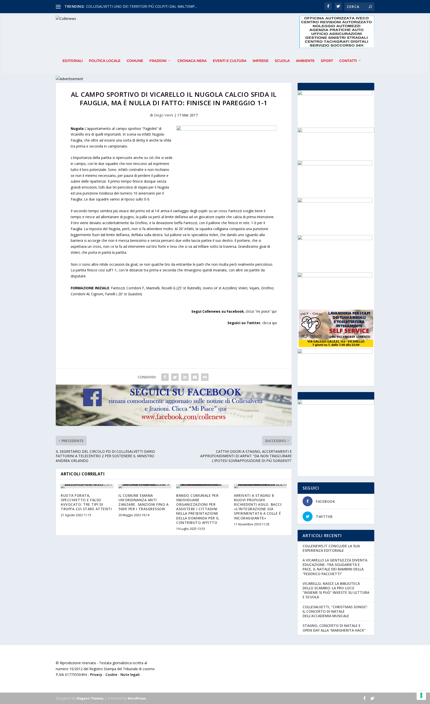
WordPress (137, 698)
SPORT (327, 61)
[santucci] (335, 94)
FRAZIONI (157, 61)
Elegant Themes (90, 698)
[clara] (335, 201)
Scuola (282, 61)
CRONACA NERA (192, 61)
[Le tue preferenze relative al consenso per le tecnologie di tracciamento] (421, 695)
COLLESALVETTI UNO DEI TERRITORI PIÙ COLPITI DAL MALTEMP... (141, 6)
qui (274, 311)
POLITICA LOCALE (104, 61)
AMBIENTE (305, 61)
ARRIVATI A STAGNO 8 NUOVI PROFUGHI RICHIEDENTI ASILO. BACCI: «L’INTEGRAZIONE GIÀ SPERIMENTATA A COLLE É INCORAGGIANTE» (258, 506)
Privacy (96, 674)
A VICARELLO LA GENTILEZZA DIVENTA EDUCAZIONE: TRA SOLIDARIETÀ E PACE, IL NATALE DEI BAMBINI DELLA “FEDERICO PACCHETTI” (335, 567)
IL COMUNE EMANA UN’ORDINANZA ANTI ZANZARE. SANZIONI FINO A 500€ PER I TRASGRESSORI (143, 502)
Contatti (348, 61)
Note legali (130, 674)
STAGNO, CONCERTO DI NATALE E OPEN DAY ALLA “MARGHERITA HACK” (334, 627)
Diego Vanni (163, 115)
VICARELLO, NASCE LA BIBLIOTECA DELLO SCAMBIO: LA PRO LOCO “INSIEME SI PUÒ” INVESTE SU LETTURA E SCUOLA (336, 590)
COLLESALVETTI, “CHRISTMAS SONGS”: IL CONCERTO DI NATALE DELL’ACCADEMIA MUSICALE (335, 611)
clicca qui (269, 322)
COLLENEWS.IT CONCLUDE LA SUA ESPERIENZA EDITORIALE (331, 548)
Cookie (111, 674)
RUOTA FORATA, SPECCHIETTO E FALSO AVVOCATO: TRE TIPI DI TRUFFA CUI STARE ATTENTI (86, 502)
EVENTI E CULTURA (229, 61)
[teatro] (335, 276)
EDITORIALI (72, 61)
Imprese (261, 61)
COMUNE (135, 61)
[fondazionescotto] (335, 164)
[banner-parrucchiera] (335, 238)
